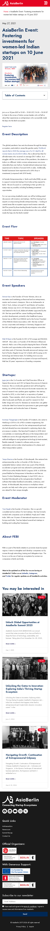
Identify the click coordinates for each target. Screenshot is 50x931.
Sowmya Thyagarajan (10, 419)
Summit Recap (7, 832)
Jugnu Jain (5, 380)
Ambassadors (7, 826)
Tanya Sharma (7, 459)
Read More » (10, 644)
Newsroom (6, 829)
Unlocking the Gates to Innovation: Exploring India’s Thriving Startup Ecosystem (25, 689)
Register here (7, 126)
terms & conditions (30, 906)
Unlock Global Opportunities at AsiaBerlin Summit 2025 (22, 624)
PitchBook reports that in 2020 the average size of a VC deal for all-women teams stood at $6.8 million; (24, 151)
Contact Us (6, 836)
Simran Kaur (6, 296)
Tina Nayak (6, 509)
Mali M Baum (7, 339)
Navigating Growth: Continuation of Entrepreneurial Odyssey (24, 756)
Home (5, 11)
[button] (44, 95)
